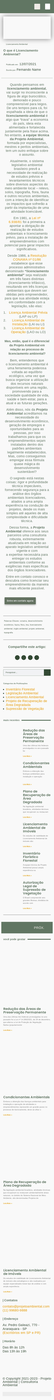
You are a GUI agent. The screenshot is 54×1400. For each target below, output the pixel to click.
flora (23, 625)
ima (27, 625)
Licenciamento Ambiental (17, 44)
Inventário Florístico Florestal (31, 857)
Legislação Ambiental (22, 693)
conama (23, 621)
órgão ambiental (21, 629)
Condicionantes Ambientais (36, 765)
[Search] (47, 672)
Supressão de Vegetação (25, 708)
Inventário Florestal (20, 689)
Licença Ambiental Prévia (28, 312)
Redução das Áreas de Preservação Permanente (34, 735)
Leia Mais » (27, 756)
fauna (17, 625)
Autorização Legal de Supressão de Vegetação (34, 888)
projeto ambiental (36, 629)
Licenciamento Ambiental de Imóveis (35, 828)
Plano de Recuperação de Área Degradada (36, 796)
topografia (8, 632)
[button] (37, 6)
